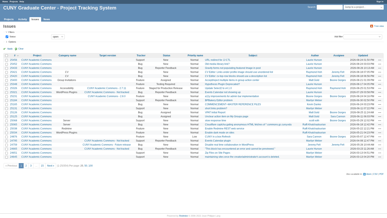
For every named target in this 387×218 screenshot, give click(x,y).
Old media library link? (217, 64)
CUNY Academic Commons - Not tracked (106, 92)
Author (315, 55)
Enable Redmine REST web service (224, 128)
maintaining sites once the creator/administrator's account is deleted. (242, 156)
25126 (13, 112)
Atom (368, 174)
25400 (13, 80)
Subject (253, 55)
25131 (13, 108)
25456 (13, 60)
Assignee (338, 55)
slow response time (215, 120)
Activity (22, 19)
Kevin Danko (314, 104)
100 (90, 165)
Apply (10, 48)
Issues (35, 19)
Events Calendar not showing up (223, 92)
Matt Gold (314, 80)
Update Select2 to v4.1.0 (218, 88)
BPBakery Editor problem (219, 100)
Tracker (141, 55)
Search (311, 7)
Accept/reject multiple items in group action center (232, 80)
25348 (13, 84)
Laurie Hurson (314, 60)
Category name (67, 55)
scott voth (314, 120)
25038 (13, 128)
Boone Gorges (338, 80)
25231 (13, 96)
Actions (379, 60)
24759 (13, 144)
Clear (21, 48)
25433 (13, 68)
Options (12, 42)
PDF (381, 174)
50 (85, 165)
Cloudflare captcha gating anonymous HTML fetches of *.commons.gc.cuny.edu (248, 124)
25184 (13, 100)
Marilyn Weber (314, 100)
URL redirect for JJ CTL (218, 60)
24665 (13, 148)
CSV (375, 174)
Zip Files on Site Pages (217, 152)
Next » (50, 165)
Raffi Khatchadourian (314, 124)
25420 (13, 76)
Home (5, 1)
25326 (13, 88)
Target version (107, 55)
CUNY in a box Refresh (218, 136)
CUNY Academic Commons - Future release (107, 144)
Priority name (195, 55)
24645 (13, 156)
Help (22, 1)
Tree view (379, 26)
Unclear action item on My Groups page (226, 116)
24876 (13, 136)
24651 (13, 152)
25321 (13, 92)
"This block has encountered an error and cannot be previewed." (240, 148)
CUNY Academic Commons (36, 60)
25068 (13, 120)
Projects (14, 1)
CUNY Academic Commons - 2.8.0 (107, 96)
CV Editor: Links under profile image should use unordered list (239, 72)
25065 (13, 124)
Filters (11, 32)
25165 (13, 104)
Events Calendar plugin (218, 140)
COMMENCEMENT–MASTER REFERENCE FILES (233, 104)
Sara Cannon (338, 116)
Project (37, 55)
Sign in (380, 1)
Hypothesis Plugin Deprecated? (222, 84)
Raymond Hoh (314, 72)
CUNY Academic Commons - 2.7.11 (106, 88)
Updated (363, 55)
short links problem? (216, 108)
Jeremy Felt (338, 72)
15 (42, 165)
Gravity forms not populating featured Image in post (233, 68)
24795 (13, 140)
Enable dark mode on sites (219, 132)
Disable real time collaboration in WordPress (229, 144)
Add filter (338, 36)
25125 (13, 116)
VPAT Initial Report (215, 112)
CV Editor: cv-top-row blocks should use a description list (236, 76)
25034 (13, 132)
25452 (13, 64)
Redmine (183, 216)
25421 (13, 72)
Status (12, 36)
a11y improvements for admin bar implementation (232, 96)
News (47, 19)
